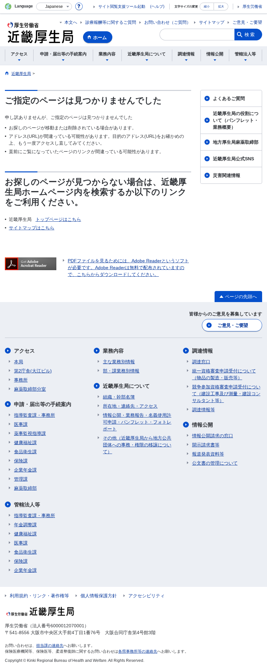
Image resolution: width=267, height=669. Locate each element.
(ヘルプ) (157, 6)
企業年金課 (25, 470)
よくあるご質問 (229, 98)
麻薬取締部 (25, 488)
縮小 (207, 6)
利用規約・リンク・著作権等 (39, 595)
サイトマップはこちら (31, 227)
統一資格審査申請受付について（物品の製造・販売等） (224, 374)
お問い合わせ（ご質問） (167, 22)
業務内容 (113, 351)
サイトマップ (211, 22)
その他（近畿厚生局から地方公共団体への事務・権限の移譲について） (137, 444)
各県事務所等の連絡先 (137, 651)
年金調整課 (25, 524)
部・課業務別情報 (121, 370)
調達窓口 (201, 361)
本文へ (70, 22)
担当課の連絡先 (49, 645)
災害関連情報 (226, 175)
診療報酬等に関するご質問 (110, 22)
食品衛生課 (25, 451)
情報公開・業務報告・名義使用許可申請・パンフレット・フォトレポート (137, 422)
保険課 (21, 460)
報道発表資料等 (208, 454)
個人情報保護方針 (98, 595)
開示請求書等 (205, 444)
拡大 (221, 6)
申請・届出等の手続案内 (42, 404)
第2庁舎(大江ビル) (33, 370)
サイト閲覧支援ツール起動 (121, 6)
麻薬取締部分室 (30, 389)
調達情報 (202, 351)
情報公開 (202, 425)
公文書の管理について (215, 463)
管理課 (21, 479)
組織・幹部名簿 (119, 397)
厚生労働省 (252, 6)
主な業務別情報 (119, 361)
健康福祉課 (25, 442)
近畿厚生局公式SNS (233, 158)
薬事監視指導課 (30, 433)
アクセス (24, 351)
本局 (18, 361)
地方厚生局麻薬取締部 (236, 142)
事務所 (21, 380)
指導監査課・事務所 (34, 415)
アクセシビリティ (146, 595)
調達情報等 (203, 409)
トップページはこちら (58, 219)
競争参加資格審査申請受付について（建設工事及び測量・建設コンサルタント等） (226, 393)
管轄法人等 (27, 504)
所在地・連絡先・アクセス (130, 406)
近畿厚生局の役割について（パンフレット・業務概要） (236, 120)
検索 (250, 34)
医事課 (21, 424)
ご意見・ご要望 (247, 22)
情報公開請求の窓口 (212, 435)
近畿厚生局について (126, 386)
